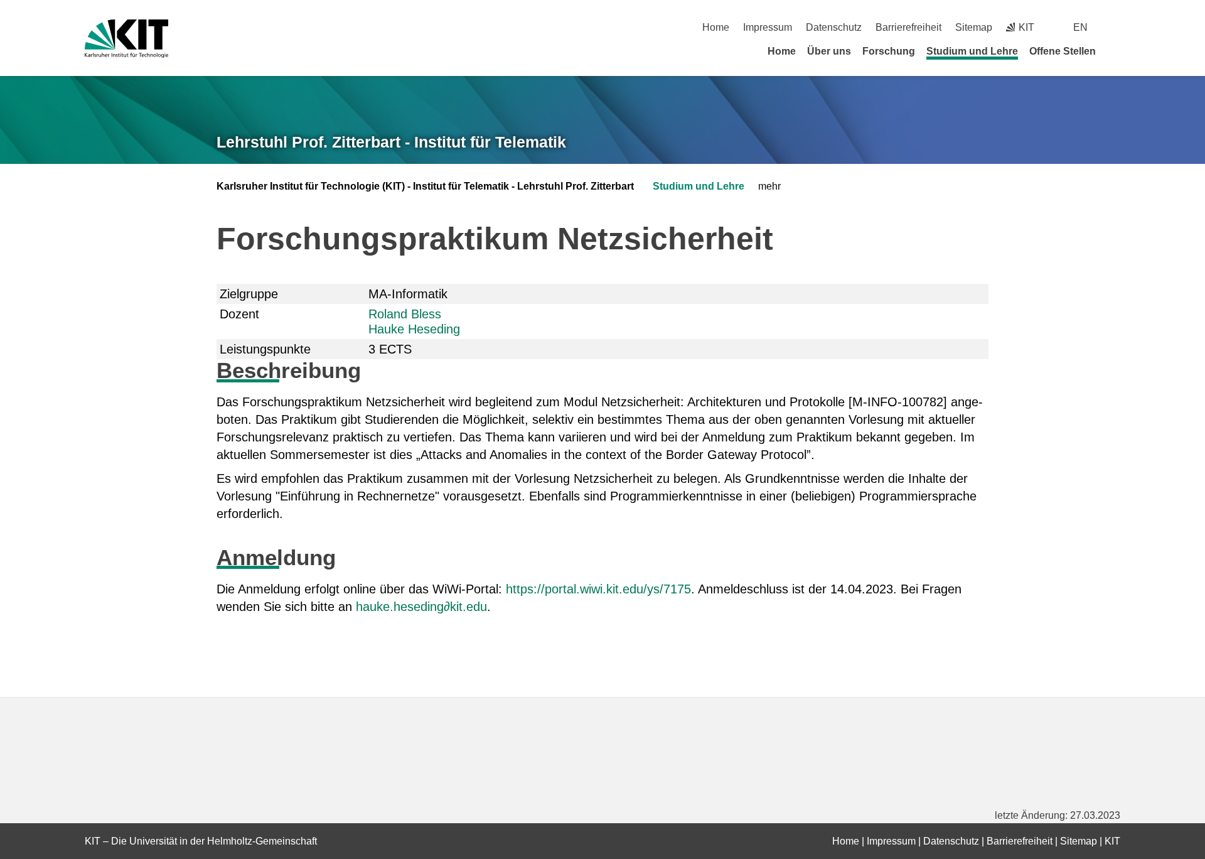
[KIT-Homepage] (126, 38)
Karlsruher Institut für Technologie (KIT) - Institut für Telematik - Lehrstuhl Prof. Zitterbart (425, 186)
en (1080, 27)
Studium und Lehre (972, 51)
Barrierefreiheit (908, 27)
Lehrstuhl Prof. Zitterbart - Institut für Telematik (391, 142)
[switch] (1115, 27)
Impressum (767, 27)
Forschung (888, 51)
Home (715, 27)
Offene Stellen (1062, 51)
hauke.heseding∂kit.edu (421, 606)
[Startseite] (1115, 51)
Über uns (829, 51)
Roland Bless (404, 314)
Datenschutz (834, 27)
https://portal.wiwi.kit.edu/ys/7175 (598, 589)
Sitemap (973, 27)
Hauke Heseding (414, 329)
